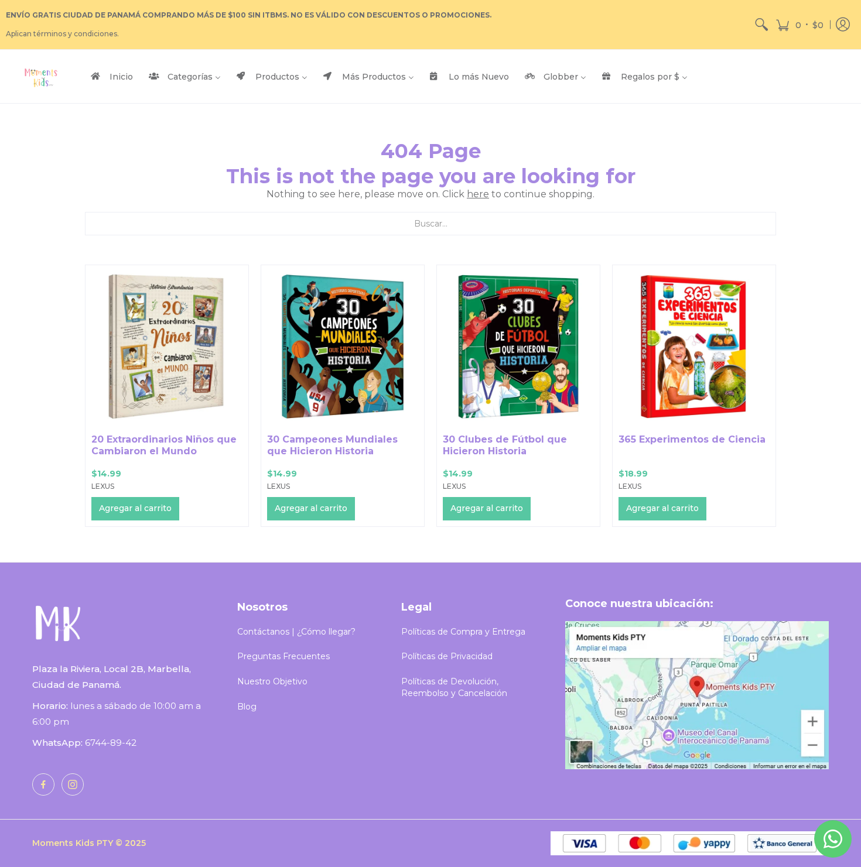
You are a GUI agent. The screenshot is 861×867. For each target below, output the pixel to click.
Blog (247, 706)
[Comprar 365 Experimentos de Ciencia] (694, 346)
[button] (799, 25)
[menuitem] (761, 25)
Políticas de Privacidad (447, 656)
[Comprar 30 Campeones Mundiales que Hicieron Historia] (342, 346)
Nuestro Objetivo (272, 681)
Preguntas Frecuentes (283, 656)
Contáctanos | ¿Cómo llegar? (296, 631)
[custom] (43, 784)
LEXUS (102, 486)
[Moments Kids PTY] (41, 76)
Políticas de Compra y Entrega (463, 631)
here (478, 194)
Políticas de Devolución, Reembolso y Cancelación (454, 687)
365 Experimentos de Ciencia (692, 439)
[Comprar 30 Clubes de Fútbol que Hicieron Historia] (518, 346)
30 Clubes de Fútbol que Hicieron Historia (505, 445)
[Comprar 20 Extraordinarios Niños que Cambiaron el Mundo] (166, 346)
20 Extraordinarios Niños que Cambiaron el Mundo (164, 445)
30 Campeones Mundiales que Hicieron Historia (332, 445)
